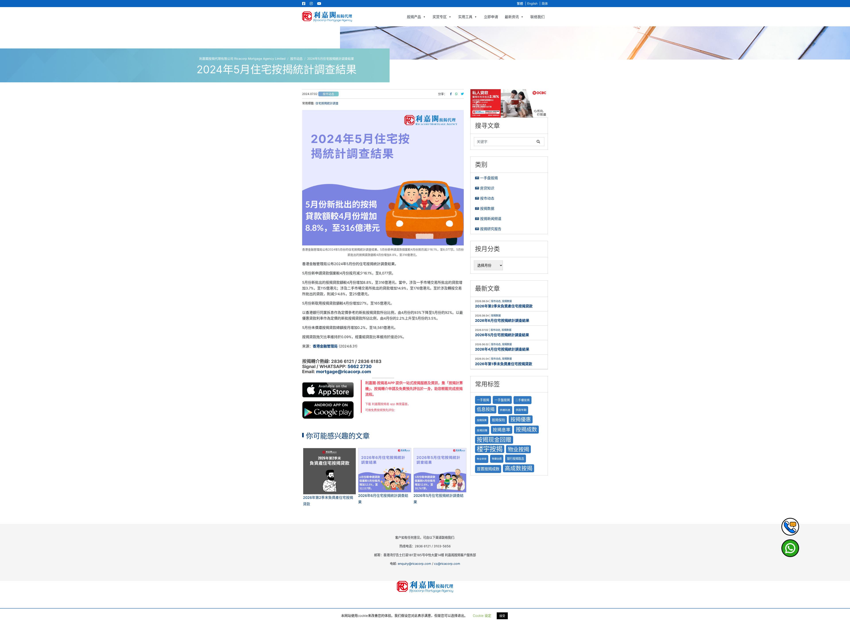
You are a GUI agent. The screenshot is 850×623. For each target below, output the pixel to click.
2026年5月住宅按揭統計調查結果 (502, 335)
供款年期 (521, 410)
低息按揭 (486, 409)
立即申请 (491, 17)
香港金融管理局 (325, 346)
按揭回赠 (482, 430)
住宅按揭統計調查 (326, 103)
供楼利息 (505, 410)
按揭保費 (482, 420)
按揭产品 (414, 17)
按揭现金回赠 (494, 439)
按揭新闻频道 (490, 218)
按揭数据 (487, 208)
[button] (509, 103)
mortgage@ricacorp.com (343, 371)
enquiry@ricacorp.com (414, 563)
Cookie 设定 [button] (482, 615)
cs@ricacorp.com (447, 563)
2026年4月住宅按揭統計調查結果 (502, 349)
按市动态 (328, 94)
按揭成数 (526, 429)
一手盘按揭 (489, 178)
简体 (545, 3)
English (532, 3)
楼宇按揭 (489, 449)
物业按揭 (518, 449)
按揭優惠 (520, 419)
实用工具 (465, 17)
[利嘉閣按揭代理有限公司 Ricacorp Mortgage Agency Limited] (327, 16)
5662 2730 (360, 366)
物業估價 (497, 458)
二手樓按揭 (522, 400)
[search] (504, 141)
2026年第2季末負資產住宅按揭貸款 (504, 306)
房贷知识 (487, 188)
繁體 (520, 3)
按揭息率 (501, 429)
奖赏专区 (440, 17)
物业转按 (482, 458)
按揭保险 (498, 420)
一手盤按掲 (502, 400)
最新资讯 (512, 17)
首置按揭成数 (488, 469)
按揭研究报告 (490, 229)
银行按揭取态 (515, 458)
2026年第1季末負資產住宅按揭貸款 (503, 364)
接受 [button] (502, 615)
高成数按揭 (518, 468)
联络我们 (537, 17)
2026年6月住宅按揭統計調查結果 (502, 320)
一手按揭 (483, 400)
